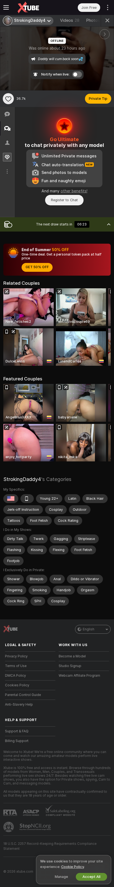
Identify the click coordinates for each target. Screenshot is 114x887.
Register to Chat (64, 200)
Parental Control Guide (23, 695)
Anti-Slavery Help (19, 704)
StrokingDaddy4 (22, 479)
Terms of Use (16, 666)
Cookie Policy (72, 867)
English (88, 629)
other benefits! (74, 191)
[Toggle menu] (6, 7)
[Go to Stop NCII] (35, 827)
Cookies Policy (17, 685)
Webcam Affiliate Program (79, 676)
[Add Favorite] (8, 98)
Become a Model (72, 656)
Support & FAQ (16, 731)
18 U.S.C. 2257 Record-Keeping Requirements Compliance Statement (50, 846)
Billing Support (16, 741)
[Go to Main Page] (34, 7)
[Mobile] (27, 498)
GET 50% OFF (37, 267)
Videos (69, 20)
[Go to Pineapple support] (9, 827)
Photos (95, 20)
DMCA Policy (15, 676)
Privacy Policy (16, 656)
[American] (10, 498)
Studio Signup (70, 666)
